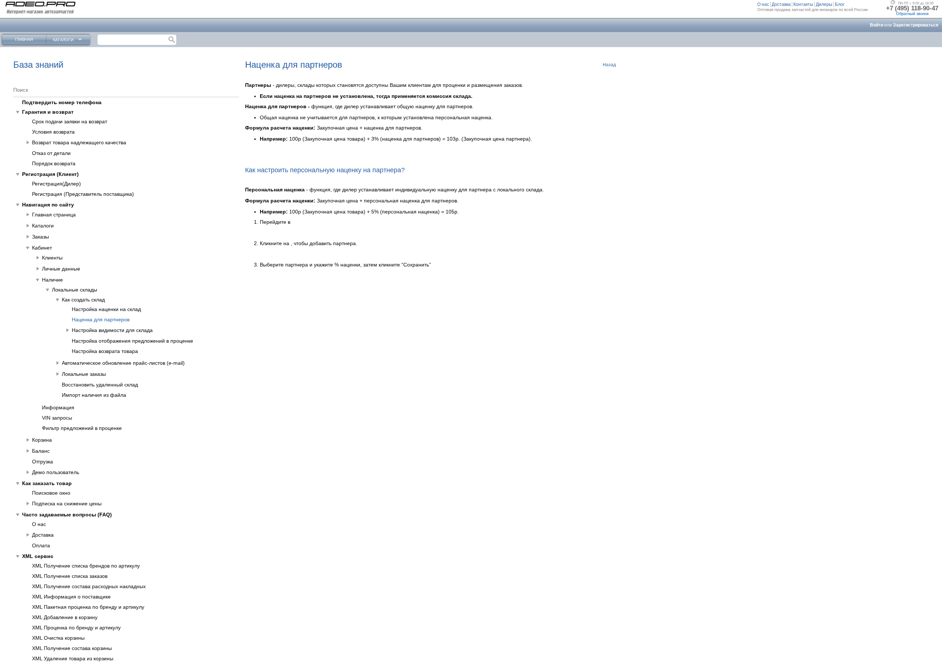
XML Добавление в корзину (65, 617)
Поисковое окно (51, 492)
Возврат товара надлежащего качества (79, 142)
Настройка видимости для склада (112, 330)
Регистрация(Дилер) (56, 183)
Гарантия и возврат (48, 111)
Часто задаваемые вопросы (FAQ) (67, 514)
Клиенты (52, 257)
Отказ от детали (51, 153)
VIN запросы (57, 417)
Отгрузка (42, 461)
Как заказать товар (47, 483)
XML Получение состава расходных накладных (89, 586)
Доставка (43, 534)
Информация (58, 407)
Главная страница (54, 214)
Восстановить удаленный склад (100, 384)
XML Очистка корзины (58, 637)
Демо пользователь (55, 472)
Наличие (52, 279)
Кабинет (42, 247)
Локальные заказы (84, 374)
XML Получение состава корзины (72, 648)
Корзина (42, 439)
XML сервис (37, 556)
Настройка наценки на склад (106, 309)
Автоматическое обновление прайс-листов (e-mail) (123, 362)
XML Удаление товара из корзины (72, 658)
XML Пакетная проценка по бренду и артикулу (88, 607)
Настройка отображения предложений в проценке (132, 340)
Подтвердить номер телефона (62, 102)
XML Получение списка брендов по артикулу (86, 565)
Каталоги (43, 225)
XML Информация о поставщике (71, 596)
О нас (39, 524)
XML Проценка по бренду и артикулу (76, 627)
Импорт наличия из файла (94, 395)
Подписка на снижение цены (67, 503)
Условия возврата (53, 131)
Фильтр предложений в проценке (82, 428)
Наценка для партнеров (101, 319)
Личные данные (61, 268)
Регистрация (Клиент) (50, 174)
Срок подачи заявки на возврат (69, 121)
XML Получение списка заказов (69, 576)
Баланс (41, 450)
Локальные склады (74, 289)
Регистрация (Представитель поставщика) (83, 194)
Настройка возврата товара (105, 351)
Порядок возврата (53, 163)
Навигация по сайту (48, 204)
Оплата (41, 545)
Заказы (40, 236)
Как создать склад (83, 299)
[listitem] (764, 4)
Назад (609, 64)
